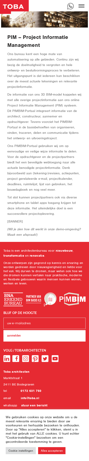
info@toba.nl (30, 398)
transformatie (13, 256)
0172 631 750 (31, 391)
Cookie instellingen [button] (20, 451)
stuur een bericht (34, 405)
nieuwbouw (64, 251)
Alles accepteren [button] (52, 451)
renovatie (37, 256)
